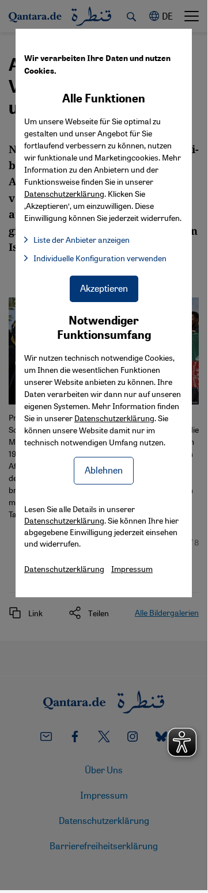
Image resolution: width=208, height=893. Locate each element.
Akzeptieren (104, 288)
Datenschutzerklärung (114, 418)
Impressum (132, 568)
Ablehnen (104, 470)
